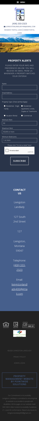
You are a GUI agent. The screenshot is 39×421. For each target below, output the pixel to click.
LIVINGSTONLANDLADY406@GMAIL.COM (20, 26)
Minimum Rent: (7, 120)
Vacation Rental (11, 116)
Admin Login (19, 363)
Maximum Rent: (7, 128)
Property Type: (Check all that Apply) (14, 102)
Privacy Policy (19, 357)
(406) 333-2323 (19, 23)
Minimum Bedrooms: (9, 137)
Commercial (27, 116)
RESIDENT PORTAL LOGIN (13, 30)
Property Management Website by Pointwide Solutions (20, 380)
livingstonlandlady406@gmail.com (19, 289)
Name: (4, 84)
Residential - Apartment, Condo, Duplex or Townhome (29, 108)
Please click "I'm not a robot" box (20, 145)
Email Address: (7, 93)
